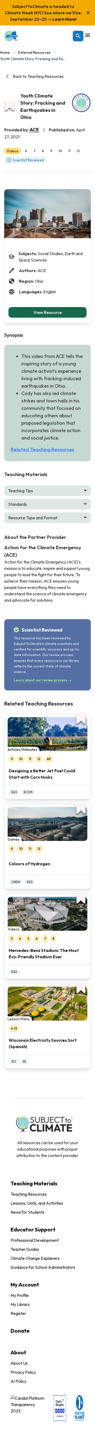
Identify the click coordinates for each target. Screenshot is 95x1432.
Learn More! (64, 19)
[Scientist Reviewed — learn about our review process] (81, 102)
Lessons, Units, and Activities (37, 1203)
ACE (34, 130)
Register (18, 1313)
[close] (88, 12)
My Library (20, 1304)
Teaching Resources (29, 1194)
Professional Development (35, 1240)
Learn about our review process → (43, 680)
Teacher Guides (25, 1249)
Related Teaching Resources (42, 449)
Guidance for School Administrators (43, 1267)
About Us (19, 1363)
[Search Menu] (78, 36)
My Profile (20, 1295)
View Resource (48, 312)
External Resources (34, 52)
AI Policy (18, 1381)
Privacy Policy (23, 1372)
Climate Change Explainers (35, 1258)
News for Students (27, 1212)
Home (5, 52)
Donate (20, 1330)
